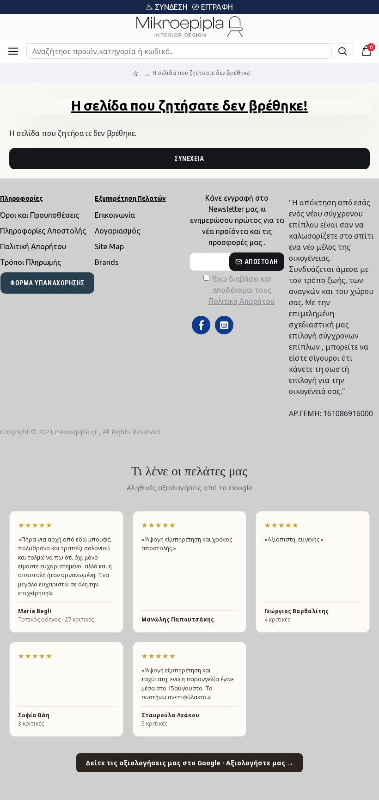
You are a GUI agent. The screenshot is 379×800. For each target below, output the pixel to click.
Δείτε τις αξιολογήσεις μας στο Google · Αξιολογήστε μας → (189, 762)
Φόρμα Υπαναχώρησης (47, 283)
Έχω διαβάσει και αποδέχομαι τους (241, 290)
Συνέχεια (189, 158)
